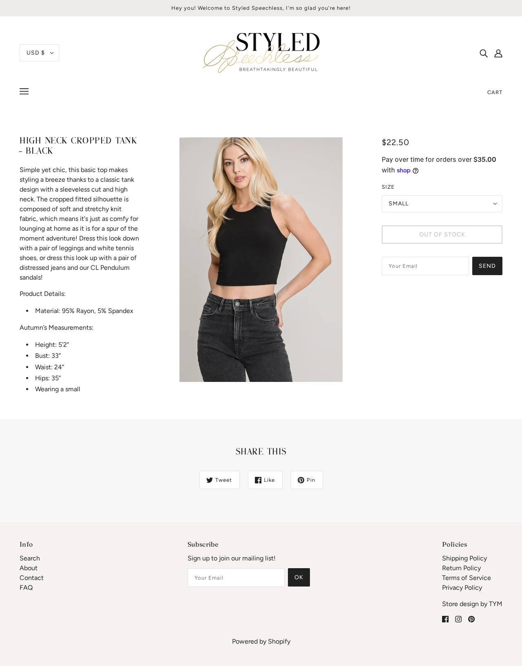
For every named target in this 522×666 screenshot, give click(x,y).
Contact (32, 578)
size (388, 187)
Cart (494, 92)
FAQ (26, 587)
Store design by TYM (472, 604)
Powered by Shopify (261, 641)
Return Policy (461, 568)
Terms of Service (466, 578)
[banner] (261, 52)
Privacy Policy (462, 587)
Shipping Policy (464, 558)
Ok (298, 577)
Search (30, 558)
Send (487, 265)
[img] (483, 53)
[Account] (498, 53)
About (29, 568)
